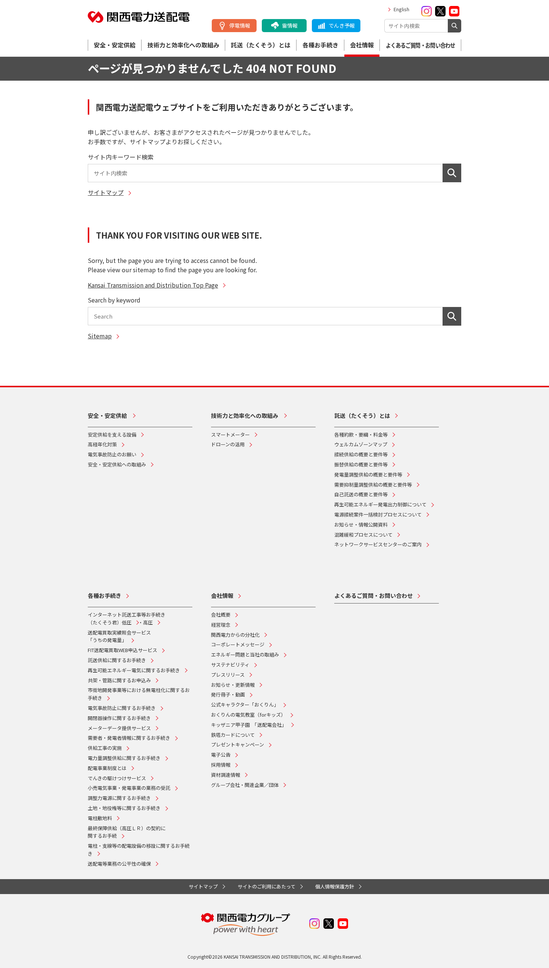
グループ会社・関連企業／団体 (245, 784)
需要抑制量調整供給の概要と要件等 (373, 484)
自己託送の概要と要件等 (361, 494)
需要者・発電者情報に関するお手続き (129, 737)
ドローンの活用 (228, 444)
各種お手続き (320, 44)
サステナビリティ (230, 664)
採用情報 (220, 764)
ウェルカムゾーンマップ (360, 444)
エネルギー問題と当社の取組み (245, 654)
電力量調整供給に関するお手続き (124, 757)
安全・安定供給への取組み (117, 464)
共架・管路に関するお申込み (119, 680)
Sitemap (100, 335)
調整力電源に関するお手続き (119, 797)
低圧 (126, 622)
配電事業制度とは (107, 768)
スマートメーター (230, 434)
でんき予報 (342, 25)
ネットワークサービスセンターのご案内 (378, 544)
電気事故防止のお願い (112, 454)
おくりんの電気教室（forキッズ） (248, 714)
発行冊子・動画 (228, 694)
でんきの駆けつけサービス (117, 778)
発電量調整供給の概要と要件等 (368, 474)
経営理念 (220, 624)
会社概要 (220, 614)
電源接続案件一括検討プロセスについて (378, 514)
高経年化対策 (102, 444)
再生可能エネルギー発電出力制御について (380, 504)
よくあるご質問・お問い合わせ (420, 45)
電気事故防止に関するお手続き (122, 707)
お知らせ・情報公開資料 (361, 524)
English (401, 9)
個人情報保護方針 (334, 886)
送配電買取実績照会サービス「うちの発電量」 (119, 636)
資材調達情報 (225, 774)
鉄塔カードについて (233, 734)
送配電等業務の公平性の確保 (119, 863)
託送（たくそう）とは (261, 44)
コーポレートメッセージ (237, 644)
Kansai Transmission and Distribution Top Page (153, 284)
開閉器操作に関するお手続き (119, 718)
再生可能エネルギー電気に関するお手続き (134, 670)
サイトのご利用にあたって (266, 886)
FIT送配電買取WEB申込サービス (122, 650)
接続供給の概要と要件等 (361, 454)
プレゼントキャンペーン (237, 744)
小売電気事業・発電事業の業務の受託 (129, 787)
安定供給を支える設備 (112, 434)
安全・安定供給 (115, 44)
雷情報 (290, 25)
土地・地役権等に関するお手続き (124, 808)
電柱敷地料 (100, 818)
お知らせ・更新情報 (233, 684)
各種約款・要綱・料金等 (361, 434)
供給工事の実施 (105, 747)
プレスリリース (228, 674)
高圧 (148, 622)
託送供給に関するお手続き (117, 660)
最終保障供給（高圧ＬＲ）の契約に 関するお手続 (126, 832)
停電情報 (239, 25)
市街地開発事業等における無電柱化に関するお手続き (139, 693)
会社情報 (362, 44)
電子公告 (220, 754)
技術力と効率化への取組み (183, 44)
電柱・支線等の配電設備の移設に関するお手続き (139, 849)
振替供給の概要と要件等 (361, 464)
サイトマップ (106, 192)
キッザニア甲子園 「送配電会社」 (248, 724)
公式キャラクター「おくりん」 (245, 704)
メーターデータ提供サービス (119, 728)
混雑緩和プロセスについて (363, 534)
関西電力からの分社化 (235, 634)
